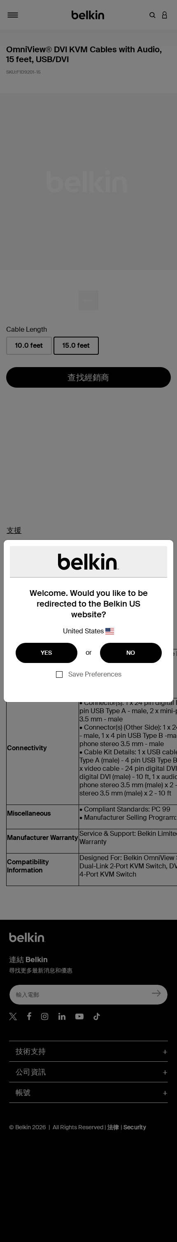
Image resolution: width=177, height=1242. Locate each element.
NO (130, 652)
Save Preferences (94, 674)
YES (46, 652)
